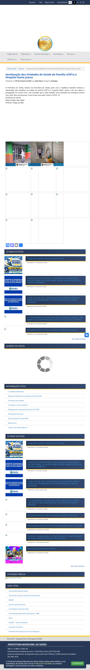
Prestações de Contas (15, 414)
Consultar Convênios (15, 627)
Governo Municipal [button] (41, 54)
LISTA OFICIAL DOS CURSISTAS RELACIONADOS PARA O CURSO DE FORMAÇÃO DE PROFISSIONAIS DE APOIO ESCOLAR (53, 299)
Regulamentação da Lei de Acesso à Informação (25, 396)
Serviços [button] (70, 54)
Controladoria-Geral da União (18, 609)
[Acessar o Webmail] (79, 639)
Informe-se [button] (11, 59)
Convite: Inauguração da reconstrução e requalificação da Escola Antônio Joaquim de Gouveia (55, 537)
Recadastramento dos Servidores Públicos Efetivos (52, 330)
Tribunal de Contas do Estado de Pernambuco (24, 595)
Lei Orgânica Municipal (16, 391)
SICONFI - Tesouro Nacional (17, 622)
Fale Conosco (26, 59)
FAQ (40, 2)
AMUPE (11, 600)
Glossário (32, 2)
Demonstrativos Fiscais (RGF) (18, 418)
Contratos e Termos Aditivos (18, 405)
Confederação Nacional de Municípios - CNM (23, 613)
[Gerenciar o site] (83, 639)
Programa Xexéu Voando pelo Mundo (45, 258)
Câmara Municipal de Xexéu (18, 591)
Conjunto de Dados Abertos (17, 427)
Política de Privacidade (43, 664)
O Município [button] (25, 54)
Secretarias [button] (57, 54)
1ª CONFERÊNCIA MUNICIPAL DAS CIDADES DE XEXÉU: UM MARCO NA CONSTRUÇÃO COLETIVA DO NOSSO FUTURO (55, 318)
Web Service (12, 423)
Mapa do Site (49, 2)
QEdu (10, 618)
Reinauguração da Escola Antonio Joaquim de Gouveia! (55, 525)
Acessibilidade (62, 2)
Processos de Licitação (16, 400)
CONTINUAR (78, 663)
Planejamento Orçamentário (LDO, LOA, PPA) (23, 409)
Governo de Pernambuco (17, 604)
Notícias (21, 69)
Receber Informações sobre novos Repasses (24, 631)
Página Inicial (12, 54)
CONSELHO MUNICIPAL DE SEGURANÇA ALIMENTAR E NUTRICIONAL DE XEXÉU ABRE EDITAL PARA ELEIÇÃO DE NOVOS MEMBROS (54, 280)
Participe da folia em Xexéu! (42, 548)
